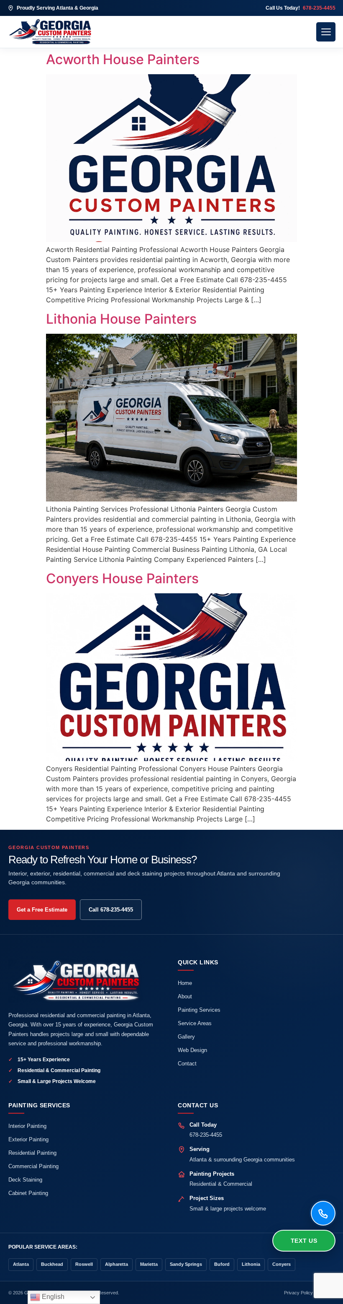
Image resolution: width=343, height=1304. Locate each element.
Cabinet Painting (28, 1193)
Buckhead (52, 1264)
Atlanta (21, 1264)
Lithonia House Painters (121, 319)
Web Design (192, 1050)
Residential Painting (32, 1153)
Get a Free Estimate (42, 910)
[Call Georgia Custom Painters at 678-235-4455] (323, 1213)
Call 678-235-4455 (111, 910)
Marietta (149, 1264)
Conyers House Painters (122, 578)
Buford (222, 1264)
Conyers (281, 1264)
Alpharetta (116, 1264)
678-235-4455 (205, 1135)
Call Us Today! (300, 8)
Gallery (186, 1037)
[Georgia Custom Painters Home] (159, 32)
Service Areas (195, 1023)
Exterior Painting (28, 1139)
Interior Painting (27, 1126)
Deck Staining (25, 1180)
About (185, 996)
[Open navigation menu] (325, 32)
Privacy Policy (298, 1292)
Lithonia (251, 1264)
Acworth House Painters (123, 59)
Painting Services (199, 1010)
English (52, 1296)
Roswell (84, 1264)
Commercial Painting (33, 1166)
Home (185, 983)
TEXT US (304, 1240)
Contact (187, 1063)
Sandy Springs (186, 1264)
